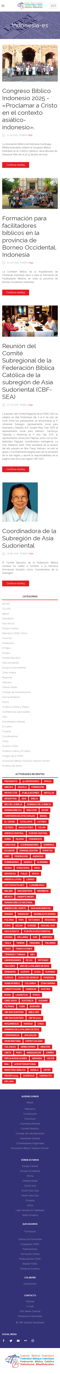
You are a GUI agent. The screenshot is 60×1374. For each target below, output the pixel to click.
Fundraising (11, 862)
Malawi (8, 891)
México (8, 897)
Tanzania (34, 943)
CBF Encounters (14, 1012)
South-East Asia (30, 1190)
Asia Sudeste (11, 931)
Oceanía (6, 731)
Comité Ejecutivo (11, 657)
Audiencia (28, 1076)
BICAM (6, 604)
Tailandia (50, 943)
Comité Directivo (30, 1128)
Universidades (12, 960)
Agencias (38, 856)
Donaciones (30, 1283)
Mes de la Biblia (13, 804)
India (37, 868)
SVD (35, 937)
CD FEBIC (9, 827)
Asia (4, 716)
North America (30, 1215)
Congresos (35, 839)
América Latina (12, 879)
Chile (41, 1024)
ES (52, 5)
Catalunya (26, 822)
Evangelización (29, 850)
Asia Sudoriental (11, 697)
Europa (6, 653)
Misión (30, 1102)
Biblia (34, 798)
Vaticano (7, 682)
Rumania (50, 972)
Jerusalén (30, 1035)
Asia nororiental (10, 662)
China (7, 839)
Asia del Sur (8, 623)
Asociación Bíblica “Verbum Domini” (30, 1148)
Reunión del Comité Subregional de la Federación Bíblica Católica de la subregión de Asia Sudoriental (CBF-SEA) (28, 371)
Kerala (34, 1070)
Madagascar (34, 1052)
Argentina (10, 798)
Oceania (30, 1200)
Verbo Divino (28, 1047)
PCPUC (36, 995)
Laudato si (22, 995)
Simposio (47, 937)
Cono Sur (7, 638)
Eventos (48, 850)
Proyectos (10, 793)
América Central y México (16, 707)
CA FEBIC (41, 822)
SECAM (19, 925)
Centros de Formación (30, 1239)
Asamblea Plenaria (44, 914)
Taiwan (20, 943)
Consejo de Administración (16, 692)
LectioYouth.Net (14, 885)
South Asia (30, 1185)
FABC (7, 856)
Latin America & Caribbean (30, 1210)
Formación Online (30, 1254)
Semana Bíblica (13, 810)
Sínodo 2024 (11, 1076)
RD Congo (34, 920)
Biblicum (32, 810)
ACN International (25, 1064)
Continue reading (16, 165)
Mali (6, 1064)
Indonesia (10, 874)
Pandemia (49, 977)
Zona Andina (9, 672)
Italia (24, 874)
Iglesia (5, 613)
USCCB (50, 1058)
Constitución (12, 989)
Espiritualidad (34, 1041)
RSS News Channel (30, 1311)
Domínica (49, 845)
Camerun (31, 989)
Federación (8, 643)
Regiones (7, 677)
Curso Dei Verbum (28, 977)
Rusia (7, 995)
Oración (45, 1047)
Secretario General (30, 1138)
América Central (14, 833)
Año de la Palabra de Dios (34, 966)
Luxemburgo (36, 885)
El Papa (6, 648)
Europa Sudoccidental (14, 667)
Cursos (8, 977)
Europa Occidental (30, 1171)
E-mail (30, 1306)
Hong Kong (23, 868)
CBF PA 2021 (35, 1018)
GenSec (28, 862)
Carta (7, 1052)
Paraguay (23, 914)
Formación (37, 787)
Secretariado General (13, 721)
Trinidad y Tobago (14, 954)
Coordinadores (10, 736)
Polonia (9, 920)
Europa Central (10, 628)
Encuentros (25, 891)
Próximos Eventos (30, 1268)
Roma (5, 702)
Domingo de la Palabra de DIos (21, 1029)
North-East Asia (30, 1195)
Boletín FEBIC (30, 1263)
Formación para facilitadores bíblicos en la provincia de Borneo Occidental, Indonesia (29, 236)
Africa (30, 1205)
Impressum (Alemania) (30, 1316)
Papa (21, 920)
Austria (45, 989)
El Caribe (7, 726)
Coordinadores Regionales (30, 1143)
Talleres (9, 966)
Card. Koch (10, 1001)
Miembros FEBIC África (14, 633)
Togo (7, 949)
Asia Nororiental (41, 908)
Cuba (22, 1006)
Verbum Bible (12, 983)
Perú (19, 1052)
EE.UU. (29, 960)
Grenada (37, 1058)
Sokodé (32, 925)
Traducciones (24, 949)
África (5, 741)
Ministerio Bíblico (14, 1070)
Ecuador (9, 850)
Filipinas (9, 1006)
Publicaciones (30, 793)
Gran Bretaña (12, 1041)
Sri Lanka (22, 937)
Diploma (9, 1081)
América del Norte (12, 765)
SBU (32, 954)
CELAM (6, 608)
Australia (27, 1001)
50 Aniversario (30, 781)
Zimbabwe (10, 972)
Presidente (8, 618)
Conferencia (11, 1035)
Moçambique (11, 1024)
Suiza (37, 972)
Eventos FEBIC (10, 746)
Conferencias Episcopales (16, 711)
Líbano (30, 879)
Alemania (42, 862)
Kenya (35, 874)
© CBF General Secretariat (30, 1322)
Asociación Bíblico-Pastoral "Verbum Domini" (26, 761)
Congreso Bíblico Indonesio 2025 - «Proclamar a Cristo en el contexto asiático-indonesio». (29, 109)
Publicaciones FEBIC (30, 1259)
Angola (22, 787)
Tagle (7, 943)
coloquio (10, 1047)
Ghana (8, 868)
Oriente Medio (9, 687)
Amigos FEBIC (26, 827)
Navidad (28, 1024)
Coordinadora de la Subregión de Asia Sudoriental (29, 538)
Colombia (30, 983)
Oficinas (30, 1301)
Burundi (35, 1006)
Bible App (34, 1012)
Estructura (30, 1118)
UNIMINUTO (45, 1076)
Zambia (50, 1052)
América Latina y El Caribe (16, 751)
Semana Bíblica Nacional (18, 902)
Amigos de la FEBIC (13, 756)
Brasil (43, 816)
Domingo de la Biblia (39, 804)
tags (30, 135)
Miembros (42, 891)
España (8, 937)
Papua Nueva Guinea (15, 1058)
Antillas (49, 793)
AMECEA (8, 787)
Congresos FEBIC (30, 1244)
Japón (46, 1070)
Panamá (8, 914)
